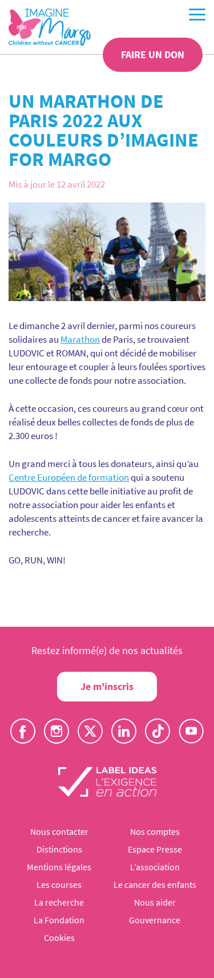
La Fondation (59, 920)
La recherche (59, 902)
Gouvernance (154, 920)
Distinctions (59, 849)
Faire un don (152, 54)
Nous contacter (59, 831)
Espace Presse (155, 849)
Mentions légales (59, 867)
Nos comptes (155, 831)
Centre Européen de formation (69, 477)
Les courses (59, 884)
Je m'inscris (107, 686)
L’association (155, 867)
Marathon (80, 339)
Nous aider (155, 902)
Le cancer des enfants (155, 884)
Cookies (59, 937)
